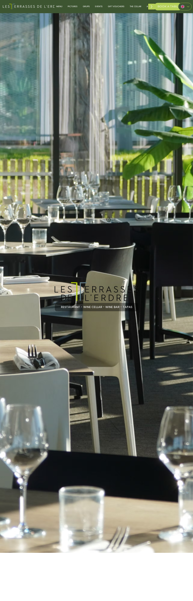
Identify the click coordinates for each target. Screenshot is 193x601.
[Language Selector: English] (185, 6)
